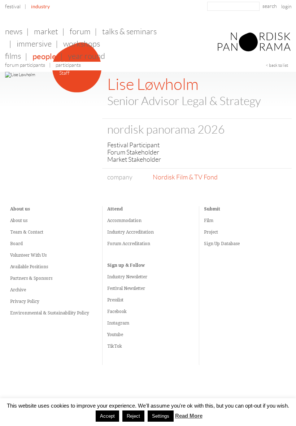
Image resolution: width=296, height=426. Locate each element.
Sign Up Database (222, 243)
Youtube (115, 334)
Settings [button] (160, 416)
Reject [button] (133, 416)
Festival (13, 6)
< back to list (277, 65)
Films (13, 56)
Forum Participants (25, 65)
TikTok (114, 346)
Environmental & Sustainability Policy (49, 313)
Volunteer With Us (28, 255)
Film (208, 220)
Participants (68, 65)
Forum (80, 31)
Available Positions (29, 266)
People (44, 56)
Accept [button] (107, 416)
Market (46, 31)
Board (16, 243)
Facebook (117, 311)
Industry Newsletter (127, 276)
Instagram (118, 323)
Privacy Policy (24, 301)
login (286, 6)
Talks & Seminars (129, 31)
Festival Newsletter (126, 288)
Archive (18, 289)
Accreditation (140, 232)
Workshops (81, 43)
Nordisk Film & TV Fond (185, 177)
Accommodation (124, 220)
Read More (189, 416)
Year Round (86, 56)
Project (211, 232)
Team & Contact (26, 232)
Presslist (115, 300)
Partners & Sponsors (31, 278)
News (13, 31)
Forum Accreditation (128, 243)
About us (18, 220)
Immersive (34, 43)
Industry (40, 6)
